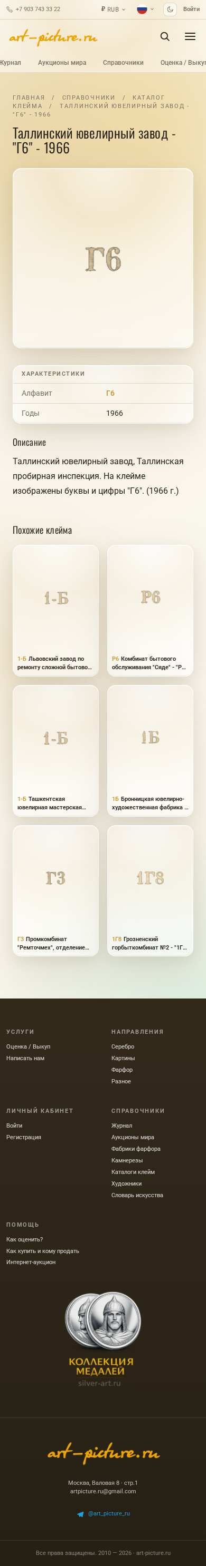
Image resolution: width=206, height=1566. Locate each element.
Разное (121, 1081)
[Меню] (190, 36)
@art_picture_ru (109, 1513)
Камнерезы (127, 1160)
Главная (29, 97)
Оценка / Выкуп (28, 1046)
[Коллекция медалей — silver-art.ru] (103, 1339)
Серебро (122, 1046)
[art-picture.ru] (52, 36)
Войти (191, 9)
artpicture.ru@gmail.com (103, 1491)
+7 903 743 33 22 (38, 9)
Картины (123, 1058)
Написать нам (25, 1058)
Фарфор (122, 1069)
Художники (126, 1183)
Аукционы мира (62, 62)
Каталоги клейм (133, 1172)
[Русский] (146, 9)
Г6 (110, 393)
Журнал (121, 1125)
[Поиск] (164, 36)
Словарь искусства (137, 1195)
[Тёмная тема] (170, 9)
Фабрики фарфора (136, 1149)
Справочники (123, 62)
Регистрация (23, 1137)
